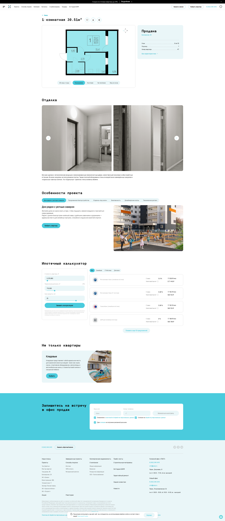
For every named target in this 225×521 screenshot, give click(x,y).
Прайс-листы (118, 459)
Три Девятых (46, 466)
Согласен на (152, 417)
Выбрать (52, 376)
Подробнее (125, 2)
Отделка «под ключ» (100, 200)
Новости (116, 488)
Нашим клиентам (120, 482)
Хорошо (149, 515)
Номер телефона (128, 409)
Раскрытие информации (97, 472)
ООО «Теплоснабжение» (97, 474)
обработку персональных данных (156, 417)
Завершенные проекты (74, 459)
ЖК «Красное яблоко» (48, 488)
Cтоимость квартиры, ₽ (52, 274)
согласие (102, 422)
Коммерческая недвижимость (100, 459)
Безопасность (115, 200)
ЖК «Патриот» (46, 491)
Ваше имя (97, 409)
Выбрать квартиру (195, 7)
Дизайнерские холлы (132, 200)
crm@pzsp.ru (153, 466)
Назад (46, 15)
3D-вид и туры (64, 83)
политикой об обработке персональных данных (120, 417)
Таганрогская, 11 (46, 483)
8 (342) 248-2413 (211, 7)
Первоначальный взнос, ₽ (52, 284)
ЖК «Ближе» (45, 477)
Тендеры (64, 7)
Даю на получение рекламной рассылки (112, 422)
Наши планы (46, 459)
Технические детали (150, 200)
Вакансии (92, 469)
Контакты (44, 7)
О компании (94, 462)
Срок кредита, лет (50, 294)
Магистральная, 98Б (48, 480)
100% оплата (69, 469)
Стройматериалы (54, 7)
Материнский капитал (72, 472)
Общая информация (96, 466)
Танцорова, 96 (46, 472)
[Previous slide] (48, 138)
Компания (36, 7)
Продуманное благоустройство (78, 200)
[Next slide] (176, 138)
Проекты (16, 7)
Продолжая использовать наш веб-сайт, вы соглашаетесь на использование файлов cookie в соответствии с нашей (106, 515)
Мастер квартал (47, 469)
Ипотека (68, 466)
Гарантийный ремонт (121, 475)
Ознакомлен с (115, 417)
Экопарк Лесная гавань (49, 486)
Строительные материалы (123, 462)
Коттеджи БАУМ (74, 7)
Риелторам (70, 495)
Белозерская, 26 (146, 35)
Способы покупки (26, 7)
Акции (44, 495)
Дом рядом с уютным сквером (54, 200)
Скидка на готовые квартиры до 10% (105, 2)
